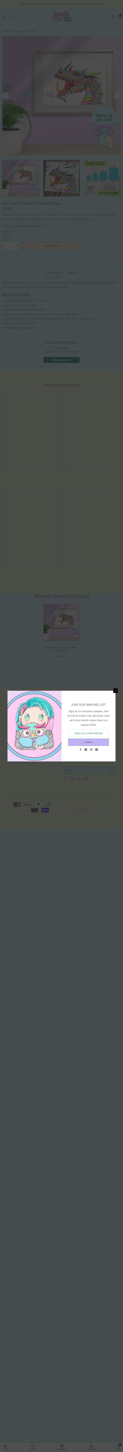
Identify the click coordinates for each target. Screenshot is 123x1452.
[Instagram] (86, 749)
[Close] (115, 690)
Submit (88, 742)
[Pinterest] (91, 749)
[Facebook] (80, 749)
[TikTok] (96, 749)
